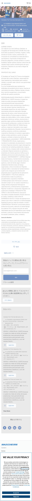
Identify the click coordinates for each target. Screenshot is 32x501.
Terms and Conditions (17, 473)
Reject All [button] (16, 496)
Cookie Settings (20, 472)
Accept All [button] (16, 493)
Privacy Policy (25, 469)
